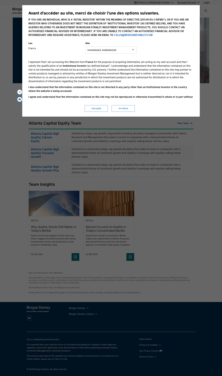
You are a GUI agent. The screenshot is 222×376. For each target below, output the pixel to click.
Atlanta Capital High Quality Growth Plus (45, 168)
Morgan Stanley (77, 308)
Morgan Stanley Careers (81, 314)
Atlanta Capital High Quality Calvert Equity (45, 137)
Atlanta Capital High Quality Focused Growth (45, 153)
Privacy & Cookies (148, 345)
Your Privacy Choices (149, 351)
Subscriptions (145, 339)
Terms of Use (146, 356)
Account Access (186, 2)
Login (206, 2)
